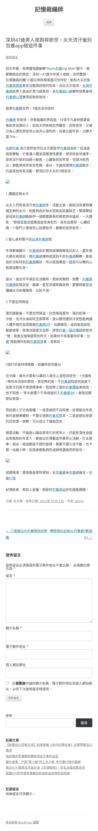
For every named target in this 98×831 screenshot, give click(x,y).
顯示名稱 (14, 628)
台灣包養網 (40, 239)
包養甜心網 (64, 91)
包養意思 (55, 415)
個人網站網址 (16, 664)
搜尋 (9, 715)
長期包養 (12, 148)
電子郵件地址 (17, 646)
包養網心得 (14, 97)
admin (79, 501)
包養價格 (72, 387)
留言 (10, 575)
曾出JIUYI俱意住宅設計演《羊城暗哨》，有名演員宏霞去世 (45, 767)
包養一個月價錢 (70, 330)
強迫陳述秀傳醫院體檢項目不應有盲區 (32, 756)
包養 (58, 68)
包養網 (11, 119)
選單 (49, 22)
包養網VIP (43, 324)
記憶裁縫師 (49, 9)
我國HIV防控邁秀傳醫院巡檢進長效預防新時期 (38, 773)
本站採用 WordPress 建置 (22, 822)
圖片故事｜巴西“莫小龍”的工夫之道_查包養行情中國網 (43, 762)
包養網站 (59, 489)
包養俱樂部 (14, 85)
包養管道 (37, 341)
